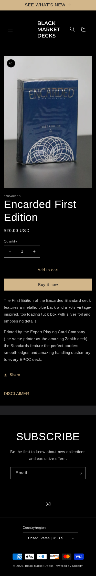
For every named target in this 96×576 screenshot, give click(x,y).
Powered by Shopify (69, 565)
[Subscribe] (80, 473)
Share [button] (15, 375)
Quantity (10, 241)
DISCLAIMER (16, 393)
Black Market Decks (39, 565)
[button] (10, 29)
